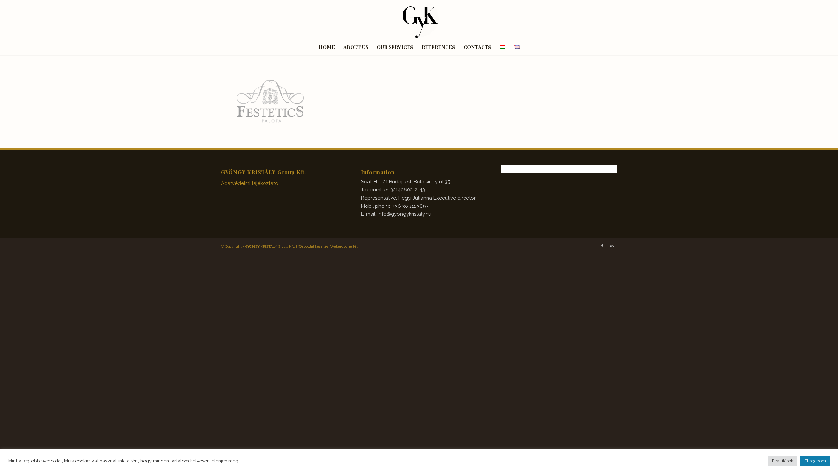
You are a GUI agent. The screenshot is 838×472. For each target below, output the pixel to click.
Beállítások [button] (782, 460)
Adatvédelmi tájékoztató (249, 183)
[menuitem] (326, 47)
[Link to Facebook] (602, 246)
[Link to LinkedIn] (612, 246)
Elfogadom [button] (815, 460)
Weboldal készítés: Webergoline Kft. (328, 247)
